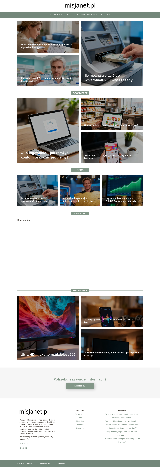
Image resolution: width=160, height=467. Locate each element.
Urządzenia (79, 15)
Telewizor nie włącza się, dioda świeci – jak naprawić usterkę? (111, 354)
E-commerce (56, 15)
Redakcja (23, 443)
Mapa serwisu (45, 463)
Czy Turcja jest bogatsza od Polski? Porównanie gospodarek (122, 199)
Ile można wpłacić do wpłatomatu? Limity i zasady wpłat (109, 78)
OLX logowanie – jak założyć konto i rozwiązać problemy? (45, 155)
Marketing (92, 15)
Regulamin (62, 463)
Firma (68, 15)
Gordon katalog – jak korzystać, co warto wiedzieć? (111, 125)
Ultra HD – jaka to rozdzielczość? (48, 354)
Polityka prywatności (25, 463)
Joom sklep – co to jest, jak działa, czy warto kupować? (107, 156)
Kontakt (23, 448)
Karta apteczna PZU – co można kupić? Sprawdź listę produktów (46, 79)
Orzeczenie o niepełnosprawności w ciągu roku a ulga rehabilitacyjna (46, 46)
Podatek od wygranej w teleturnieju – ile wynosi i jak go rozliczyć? (79, 200)
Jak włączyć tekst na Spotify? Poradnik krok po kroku (108, 321)
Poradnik (105, 15)
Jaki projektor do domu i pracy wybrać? (122, 428)
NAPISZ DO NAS (80, 386)
